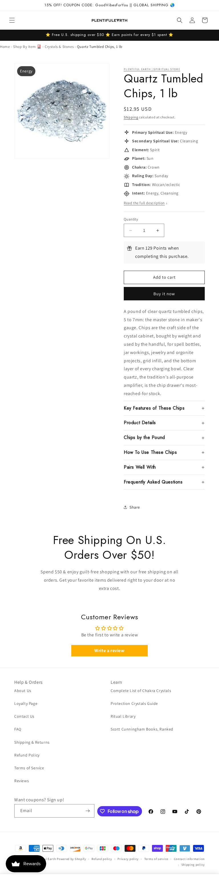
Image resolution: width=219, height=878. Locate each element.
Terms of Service (29, 767)
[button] (12, 20)
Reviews (21, 780)
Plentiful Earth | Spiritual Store (152, 69)
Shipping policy (193, 865)
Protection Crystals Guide (134, 703)
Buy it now (164, 293)
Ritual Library (123, 716)
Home (5, 46)
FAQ (17, 729)
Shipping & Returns (32, 742)
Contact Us (24, 716)
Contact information (189, 859)
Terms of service (156, 859)
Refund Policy (27, 755)
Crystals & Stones (59, 46)
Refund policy (102, 859)
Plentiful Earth (45, 859)
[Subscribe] (88, 811)
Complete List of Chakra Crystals (141, 690)
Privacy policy (128, 859)
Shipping (131, 117)
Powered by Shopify (71, 859)
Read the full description (146, 203)
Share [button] (134, 507)
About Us (22, 690)
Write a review (109, 651)
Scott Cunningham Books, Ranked (142, 729)
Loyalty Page (25, 703)
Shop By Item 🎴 (27, 46)
